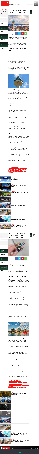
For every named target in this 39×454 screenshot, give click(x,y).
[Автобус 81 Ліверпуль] (31, 12)
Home (2, 9)
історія (20, 170)
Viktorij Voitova (5, 14)
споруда (10, 172)
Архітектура (13, 191)
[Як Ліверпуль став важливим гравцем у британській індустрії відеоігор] (5, 205)
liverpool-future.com (14, 45)
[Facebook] (16, 33)
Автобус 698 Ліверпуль (3, 40)
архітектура (11, 169)
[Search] (32, 4)
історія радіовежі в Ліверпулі (14, 171)
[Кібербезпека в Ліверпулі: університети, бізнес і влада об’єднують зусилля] (5, 219)
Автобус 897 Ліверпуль (3, 32)
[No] (37, 451)
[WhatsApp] (25, 33)
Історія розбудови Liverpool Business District (35, 3)
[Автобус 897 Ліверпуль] (4, 28)
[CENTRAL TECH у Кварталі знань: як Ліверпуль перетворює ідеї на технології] (5, 226)
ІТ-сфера (5, 9)
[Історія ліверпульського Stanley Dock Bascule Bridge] (5, 186)
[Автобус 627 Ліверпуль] (4, 44)
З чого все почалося (13, 170)
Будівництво (22, 169)
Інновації (12, 184)
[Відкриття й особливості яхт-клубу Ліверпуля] (5, 199)
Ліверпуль (23, 171)
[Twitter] (19, 33)
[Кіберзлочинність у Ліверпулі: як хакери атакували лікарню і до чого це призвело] (5, 212)
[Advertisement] (34, 29)
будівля (17, 169)
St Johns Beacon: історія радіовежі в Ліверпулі (17, 168)
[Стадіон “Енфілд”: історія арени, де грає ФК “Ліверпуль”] (5, 192)
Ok (19, 452)
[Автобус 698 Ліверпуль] (4, 36)
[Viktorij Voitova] (1, 13)
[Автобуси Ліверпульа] (4, 20)
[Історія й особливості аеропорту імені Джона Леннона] (5, 179)
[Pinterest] (22, 33)
